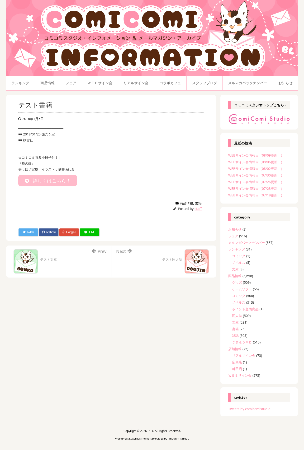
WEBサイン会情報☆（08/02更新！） (256, 168)
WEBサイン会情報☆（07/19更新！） (256, 195)
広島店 (237, 362)
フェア (233, 236)
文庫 (235, 269)
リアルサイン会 (243, 355)
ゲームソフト (242, 289)
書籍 (198, 203)
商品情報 (186, 203)
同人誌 (237, 315)
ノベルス (238, 262)
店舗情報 (235, 349)
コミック (238, 256)
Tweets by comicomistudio (249, 409)
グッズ (237, 282)
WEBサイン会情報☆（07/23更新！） (256, 188)
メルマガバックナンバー (246, 242)
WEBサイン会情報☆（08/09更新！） (256, 155)
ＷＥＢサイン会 (240, 375)
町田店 (237, 368)
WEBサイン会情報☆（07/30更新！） (256, 175)
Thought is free (178, 438)
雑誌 (235, 335)
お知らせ (235, 229)
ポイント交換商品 (245, 309)
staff (198, 208)
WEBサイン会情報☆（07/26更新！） (256, 182)
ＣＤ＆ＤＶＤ (242, 342)
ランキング (236, 249)
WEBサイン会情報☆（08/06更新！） (256, 162)
